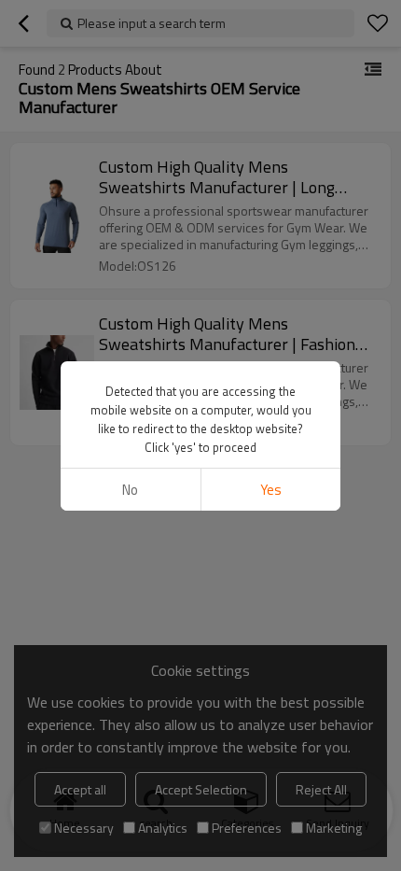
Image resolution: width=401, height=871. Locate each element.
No (130, 489)
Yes (271, 489)
